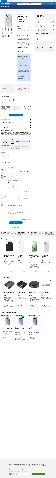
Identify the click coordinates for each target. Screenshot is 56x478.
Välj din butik (39, 39)
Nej (29, 171)
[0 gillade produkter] (52, 3)
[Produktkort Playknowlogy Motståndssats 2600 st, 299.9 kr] (46, 284)
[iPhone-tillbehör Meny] (11, 10)
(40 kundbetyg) (36, 293)
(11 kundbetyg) (36, 332)
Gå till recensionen (5, 89)
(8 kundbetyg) (12, 293)
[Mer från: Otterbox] (5, 96)
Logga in (25, 78)
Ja (27, 171)
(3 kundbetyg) (24, 293)
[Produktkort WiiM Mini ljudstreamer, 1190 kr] (34, 284)
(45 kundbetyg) (23, 332)
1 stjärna (12, 146)
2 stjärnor (12, 144)
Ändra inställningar (11, 474)
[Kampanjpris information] (51, 22)
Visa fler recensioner (16, 222)
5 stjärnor (12, 139)
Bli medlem (20, 78)
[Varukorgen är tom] (54, 3)
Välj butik (11, 271)
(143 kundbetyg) (19, 258)
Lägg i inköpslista (48, 12)
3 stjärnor (12, 143)
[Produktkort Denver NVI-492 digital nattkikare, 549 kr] (9, 284)
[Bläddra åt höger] (54, 258)
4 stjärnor (12, 141)
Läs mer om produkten (21, 51)
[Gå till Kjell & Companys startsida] (6, 3)
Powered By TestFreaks (26, 219)
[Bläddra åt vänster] (2, 258)
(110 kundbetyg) (43, 258)
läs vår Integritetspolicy (22, 471)
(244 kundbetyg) (9, 331)
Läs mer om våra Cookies (13, 471)
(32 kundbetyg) (49, 293)
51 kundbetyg (25, 28)
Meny (14, 3)
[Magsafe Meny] (16, 10)
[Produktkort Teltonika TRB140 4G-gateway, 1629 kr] (21, 284)
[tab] (4, 1)
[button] (2, 29)
